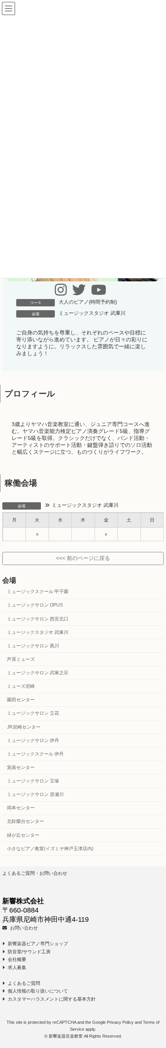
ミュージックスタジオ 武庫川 (92, 313)
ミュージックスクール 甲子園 (37, 591)
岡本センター (21, 808)
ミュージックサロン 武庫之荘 (37, 672)
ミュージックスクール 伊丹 (35, 754)
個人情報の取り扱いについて (37, 991)
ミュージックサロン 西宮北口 (37, 618)
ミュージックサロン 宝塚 (33, 781)
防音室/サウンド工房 (29, 951)
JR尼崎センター (24, 726)
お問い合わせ (23, 928)
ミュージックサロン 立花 (33, 713)
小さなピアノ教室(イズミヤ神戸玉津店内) (50, 848)
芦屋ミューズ (21, 659)
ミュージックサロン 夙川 (33, 646)
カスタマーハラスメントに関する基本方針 (51, 999)
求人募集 (16, 967)
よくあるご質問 (23, 983)
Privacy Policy (120, 1022)
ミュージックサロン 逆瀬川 (35, 794)
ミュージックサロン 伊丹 (33, 740)
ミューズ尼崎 (21, 686)
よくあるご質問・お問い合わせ (34, 873)
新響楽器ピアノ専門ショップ (37, 943)
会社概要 (16, 959)
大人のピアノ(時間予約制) (88, 302)
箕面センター (21, 767)
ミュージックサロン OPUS (35, 605)
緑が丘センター (23, 834)
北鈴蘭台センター (25, 821)
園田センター (21, 699)
